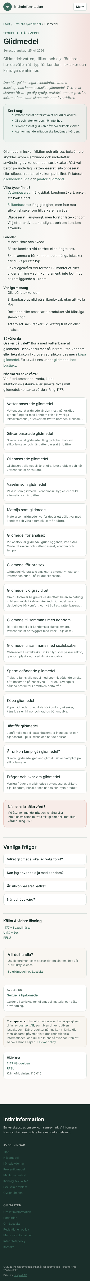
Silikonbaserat (19, 205)
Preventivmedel (14, 1169)
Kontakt (8, 1247)
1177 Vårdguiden (18, 1063)
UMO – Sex (11, 932)
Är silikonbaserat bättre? (26, 886)
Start (6, 24)
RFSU (7, 937)
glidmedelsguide (16, 179)
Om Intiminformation (17, 1212)
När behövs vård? (21, 899)
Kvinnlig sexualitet (15, 1181)
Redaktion (10, 1217)
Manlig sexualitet (14, 1175)
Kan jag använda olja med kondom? (35, 873)
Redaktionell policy (16, 1229)
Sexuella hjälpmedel (27, 24)
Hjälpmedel (11, 1157)
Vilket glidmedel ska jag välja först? (35, 859)
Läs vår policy (46, 1042)
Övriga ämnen (13, 1192)
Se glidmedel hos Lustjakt (25, 971)
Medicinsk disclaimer (17, 1235)
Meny (80, 6)
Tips (6, 1152)
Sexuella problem (15, 1187)
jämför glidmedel (50, 179)
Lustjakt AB (26, 1025)
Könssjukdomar (13, 1163)
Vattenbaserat (19, 192)
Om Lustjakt (11, 1223)
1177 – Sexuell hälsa (17, 927)
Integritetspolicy (14, 1241)
